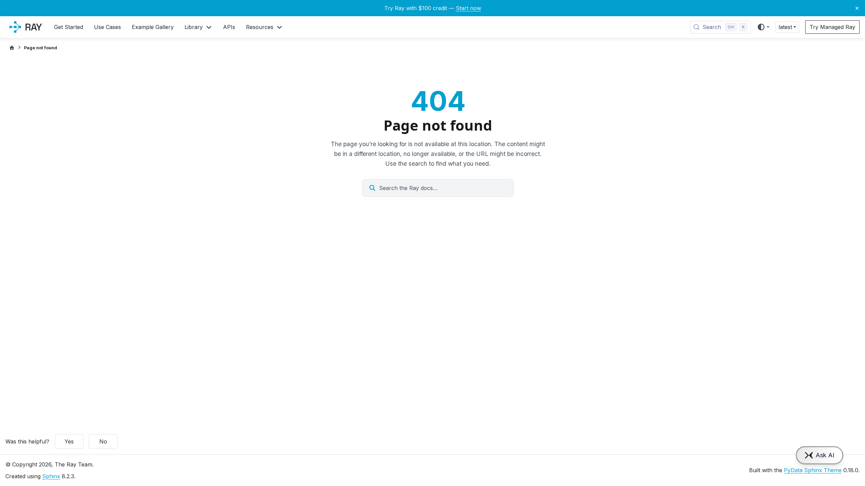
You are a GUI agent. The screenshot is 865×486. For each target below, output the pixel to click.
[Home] (12, 47)
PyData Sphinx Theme (813, 470)
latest (785, 27)
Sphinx (51, 476)
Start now (468, 8)
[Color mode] (763, 27)
